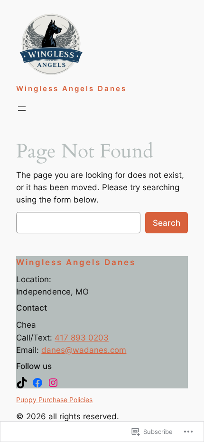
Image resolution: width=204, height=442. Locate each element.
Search (166, 223)
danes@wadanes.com (83, 350)
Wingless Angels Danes (71, 88)
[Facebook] (37, 382)
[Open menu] (22, 108)
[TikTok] (22, 382)
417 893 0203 (82, 337)
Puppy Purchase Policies (54, 400)
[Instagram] (53, 382)
